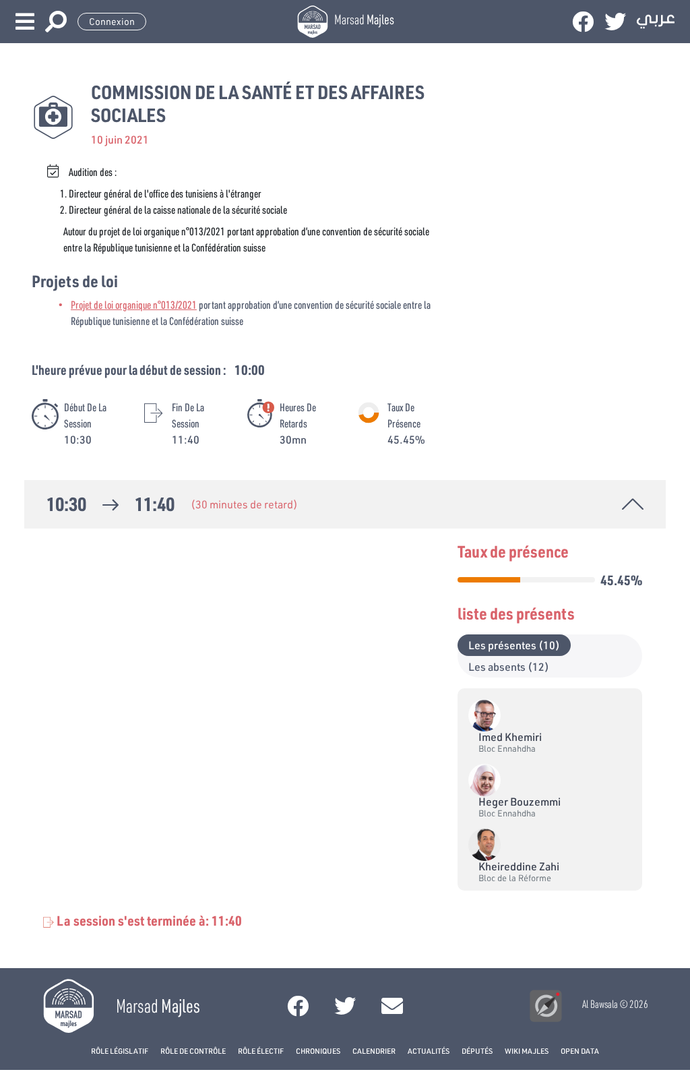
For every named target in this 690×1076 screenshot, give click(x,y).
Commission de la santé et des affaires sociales (258, 103)
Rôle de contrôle (193, 1051)
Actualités (428, 1051)
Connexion (112, 22)
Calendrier (374, 1051)
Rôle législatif (119, 1051)
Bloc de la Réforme (514, 877)
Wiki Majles (526, 1051)
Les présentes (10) (514, 645)
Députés (477, 1051)
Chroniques (318, 1051)
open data (580, 1051)
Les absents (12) (508, 666)
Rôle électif (261, 1051)
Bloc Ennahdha (507, 748)
